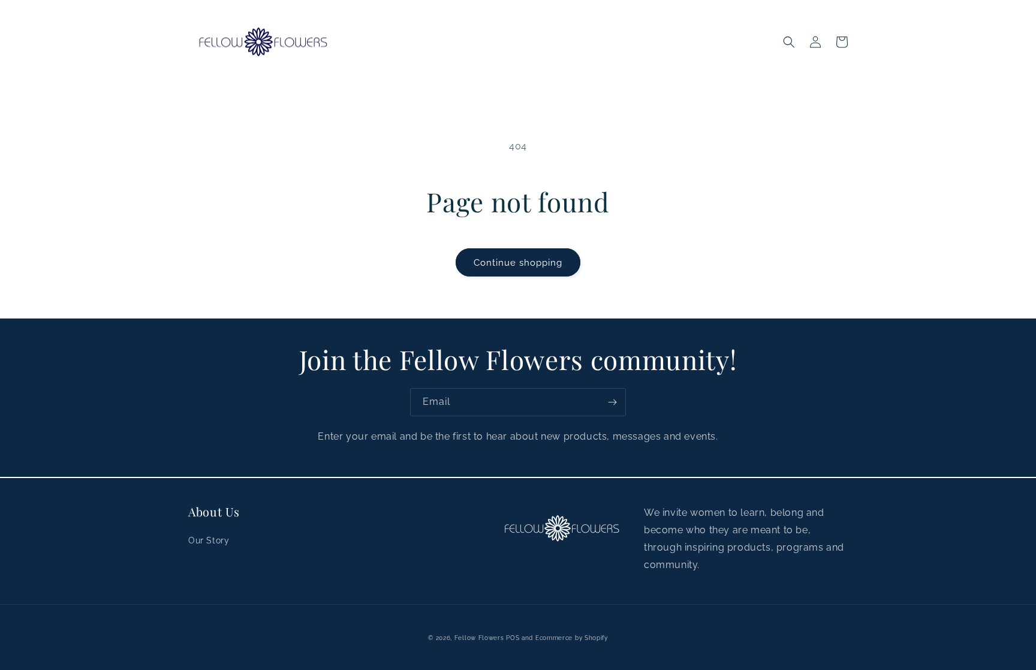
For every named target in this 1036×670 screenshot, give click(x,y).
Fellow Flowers (479, 638)
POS (512, 638)
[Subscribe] (612, 402)
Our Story (208, 540)
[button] (789, 42)
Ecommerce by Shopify (571, 638)
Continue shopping (518, 262)
